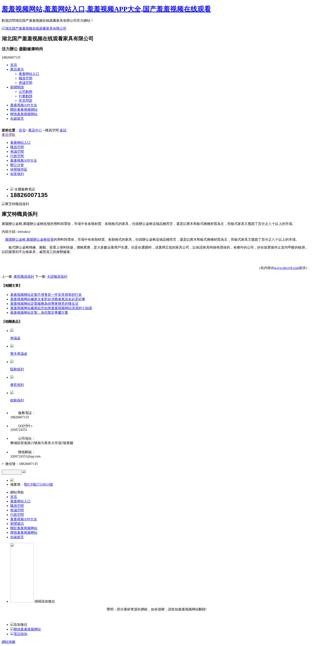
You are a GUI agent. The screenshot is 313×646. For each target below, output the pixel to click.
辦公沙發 (17, 165)
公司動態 (25, 92)
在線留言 (17, 118)
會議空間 (25, 83)
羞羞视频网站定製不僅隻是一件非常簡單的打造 (46, 294)
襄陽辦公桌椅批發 (40, 239)
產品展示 (17, 69)
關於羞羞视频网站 (23, 109)
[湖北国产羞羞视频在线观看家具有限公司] (34, 28)
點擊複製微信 (11, 472)
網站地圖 (8, 642)
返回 (63, 130)
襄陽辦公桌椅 (15, 239)
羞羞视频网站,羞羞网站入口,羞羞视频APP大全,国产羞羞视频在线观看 (106, 9)
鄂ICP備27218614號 (38, 484)
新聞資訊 (17, 523)
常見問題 (25, 100)
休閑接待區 (18, 169)
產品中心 (35, 130)
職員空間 (25, 78)
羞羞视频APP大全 (23, 105)
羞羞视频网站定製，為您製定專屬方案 (39, 312)
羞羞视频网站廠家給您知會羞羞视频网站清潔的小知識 (51, 308)
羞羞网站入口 (29, 74)
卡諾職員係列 (57, 276)
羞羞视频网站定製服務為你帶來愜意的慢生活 (44, 303)
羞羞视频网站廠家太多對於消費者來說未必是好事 (47, 299)
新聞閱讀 (17, 87)
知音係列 (17, 174)
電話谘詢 (20, 634)
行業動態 (25, 96)
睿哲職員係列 (24, 276)
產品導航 (8, 135)
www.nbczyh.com (286, 268)
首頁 (13, 65)
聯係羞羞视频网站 (23, 114)
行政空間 (17, 156)
